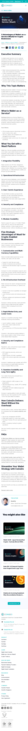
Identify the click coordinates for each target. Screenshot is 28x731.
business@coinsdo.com (17, 505)
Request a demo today (7, 490)
